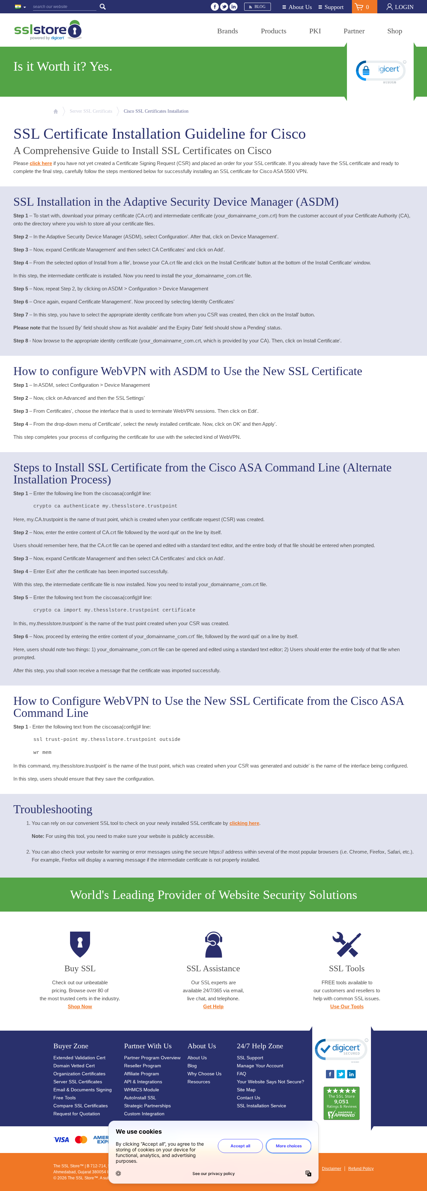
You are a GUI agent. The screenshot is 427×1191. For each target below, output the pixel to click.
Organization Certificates (79, 1073)
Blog (260, 6)
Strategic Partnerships (147, 1105)
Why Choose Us (204, 1073)
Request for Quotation (76, 1113)
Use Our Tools (347, 1006)
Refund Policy (361, 1168)
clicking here (244, 823)
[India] (20, 7)
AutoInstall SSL (140, 1097)
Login (404, 7)
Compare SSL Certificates (80, 1105)
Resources (198, 1081)
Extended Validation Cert (79, 1057)
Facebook (215, 7)
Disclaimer (331, 1168)
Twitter (224, 7)
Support (334, 7)
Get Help (213, 1006)
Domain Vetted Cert (74, 1065)
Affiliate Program (141, 1073)
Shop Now (80, 1006)
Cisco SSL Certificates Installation (156, 111)
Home (55, 111)
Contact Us (248, 1097)
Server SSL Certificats (91, 111)
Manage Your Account (260, 1065)
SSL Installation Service (261, 1105)
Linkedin (234, 7)
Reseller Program (142, 1065)
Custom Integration (144, 1113)
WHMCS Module (141, 1089)
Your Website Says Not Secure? (270, 1081)
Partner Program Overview (152, 1057)
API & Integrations (143, 1081)
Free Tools (64, 1097)
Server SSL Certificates (77, 1081)
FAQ (241, 1073)
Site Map (246, 1089)
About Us (300, 7)
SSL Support (250, 1057)
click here (41, 163)
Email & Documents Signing (82, 1089)
